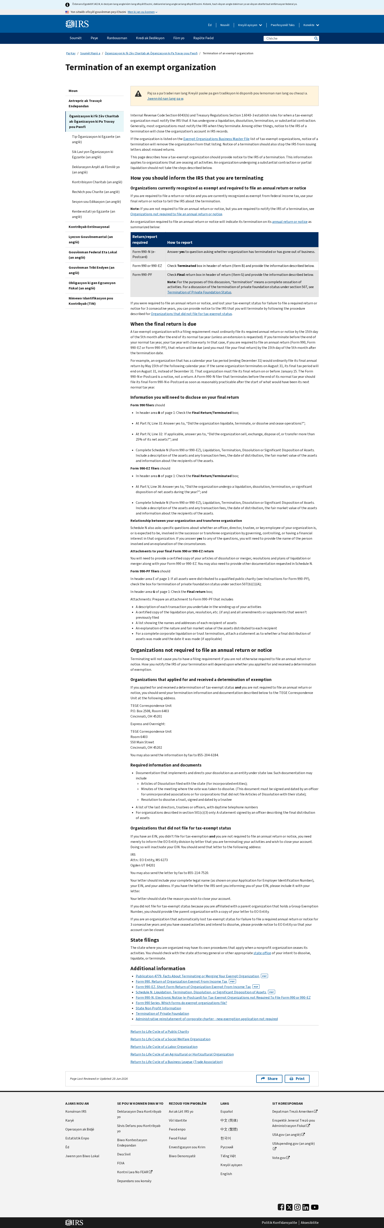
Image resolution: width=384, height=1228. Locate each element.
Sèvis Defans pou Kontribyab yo (138, 1128)
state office (262, 953)
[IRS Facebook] (281, 1206)
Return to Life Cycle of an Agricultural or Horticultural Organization (182, 1054)
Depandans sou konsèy (134, 1181)
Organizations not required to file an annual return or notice (176, 214)
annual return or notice (290, 221)
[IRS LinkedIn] (305, 1206)
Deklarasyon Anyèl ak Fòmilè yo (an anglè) (96, 170)
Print (300, 1078)
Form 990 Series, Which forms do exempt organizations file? (181, 1002)
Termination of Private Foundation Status (199, 292)
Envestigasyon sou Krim (187, 1147)
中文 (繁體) (229, 1129)
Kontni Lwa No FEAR (132, 1172)
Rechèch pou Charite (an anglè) (96, 191)
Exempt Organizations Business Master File (216, 138)
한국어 (225, 1138)
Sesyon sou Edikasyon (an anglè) (96, 201)
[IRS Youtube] (315, 1206)
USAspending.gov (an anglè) (293, 1143)
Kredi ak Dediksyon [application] (150, 38)
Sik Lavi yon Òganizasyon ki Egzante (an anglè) (92, 154)
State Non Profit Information (158, 1008)
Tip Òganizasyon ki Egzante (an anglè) (96, 139)
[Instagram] (297, 1206)
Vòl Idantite (178, 1120)
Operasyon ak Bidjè (79, 1129)
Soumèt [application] (76, 38)
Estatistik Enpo (77, 1138)
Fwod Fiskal (178, 1138)
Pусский (226, 1147)
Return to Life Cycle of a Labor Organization (164, 1046)
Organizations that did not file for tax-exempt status (191, 313)
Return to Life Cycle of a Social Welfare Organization (170, 1039)
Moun (73, 90)
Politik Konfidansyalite (279, 1222)
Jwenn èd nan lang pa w (165, 98)
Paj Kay (71, 53)
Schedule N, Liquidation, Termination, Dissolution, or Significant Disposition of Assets (205, 992)
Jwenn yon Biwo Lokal (82, 1156)
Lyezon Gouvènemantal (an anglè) (91, 239)
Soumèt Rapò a (90, 53)
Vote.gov (279, 1157)
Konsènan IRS (75, 1111)
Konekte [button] (309, 25)
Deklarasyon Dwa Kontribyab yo (139, 1114)
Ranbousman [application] (117, 38)
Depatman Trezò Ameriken (292, 1111)
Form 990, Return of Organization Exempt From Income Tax (185, 981)
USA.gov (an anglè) (286, 1134)
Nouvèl (224, 25)
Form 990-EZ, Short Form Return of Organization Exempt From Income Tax (197, 986)
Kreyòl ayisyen (248, 25)
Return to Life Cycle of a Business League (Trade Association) (176, 1061)
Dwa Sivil (124, 1154)
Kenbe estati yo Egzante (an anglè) (93, 214)
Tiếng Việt (228, 1156)
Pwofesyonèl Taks (283, 25)
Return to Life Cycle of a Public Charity (159, 1031)
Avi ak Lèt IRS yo (181, 1111)
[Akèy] (77, 22)
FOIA (120, 1163)
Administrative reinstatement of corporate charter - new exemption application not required (207, 1019)
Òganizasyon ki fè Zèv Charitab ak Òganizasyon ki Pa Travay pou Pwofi (151, 53)
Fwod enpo (177, 1129)
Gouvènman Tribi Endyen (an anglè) (91, 270)
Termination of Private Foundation (162, 1013)
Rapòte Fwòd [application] (203, 38)
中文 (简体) (229, 1120)
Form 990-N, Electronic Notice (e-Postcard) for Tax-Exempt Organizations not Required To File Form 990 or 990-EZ (223, 997)
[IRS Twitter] (289, 1206)
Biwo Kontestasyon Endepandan (132, 1143)
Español (226, 1111)
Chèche (316, 38)
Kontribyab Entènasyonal (89, 226)
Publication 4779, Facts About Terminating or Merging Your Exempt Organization (201, 976)
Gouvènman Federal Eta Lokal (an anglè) (93, 255)
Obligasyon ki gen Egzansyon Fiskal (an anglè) (92, 286)
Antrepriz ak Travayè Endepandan (85, 103)
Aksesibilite (310, 1222)
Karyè (69, 1120)
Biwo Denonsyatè (182, 1156)
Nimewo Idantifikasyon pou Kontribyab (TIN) (91, 301)
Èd (210, 25)
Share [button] (273, 1078)
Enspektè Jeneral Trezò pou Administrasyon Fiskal (293, 1123)
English (226, 1173)
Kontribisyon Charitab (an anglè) (97, 182)
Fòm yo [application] (178, 38)
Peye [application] (94, 38)
